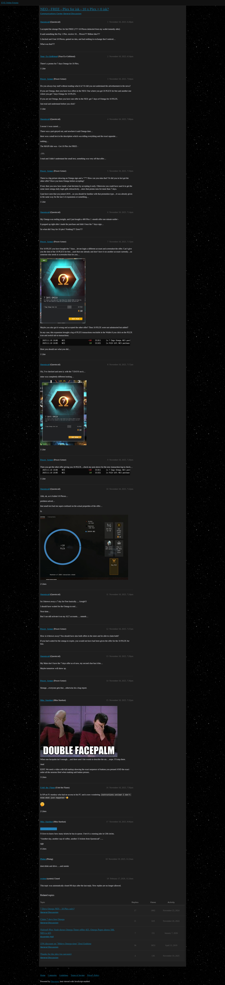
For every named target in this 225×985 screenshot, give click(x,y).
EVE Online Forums (9, 3)
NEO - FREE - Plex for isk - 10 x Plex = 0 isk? (74, 9)
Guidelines (63, 975)
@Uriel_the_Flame (48, 829)
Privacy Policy (93, 975)
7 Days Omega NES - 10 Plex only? (57, 908)
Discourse (55, 981)
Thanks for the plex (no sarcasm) (55, 954)
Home (42, 975)
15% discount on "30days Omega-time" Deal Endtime (65, 943)
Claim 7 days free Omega (52, 919)
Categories (52, 975)
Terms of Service (78, 975)
